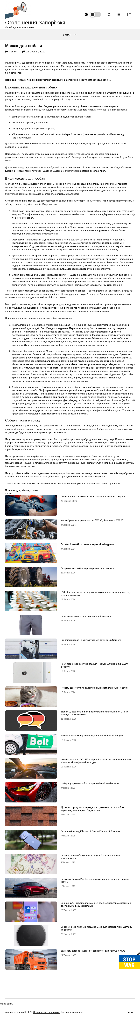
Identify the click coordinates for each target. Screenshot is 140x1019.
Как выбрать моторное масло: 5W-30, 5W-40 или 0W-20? (93, 520)
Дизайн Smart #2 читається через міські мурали (87, 544)
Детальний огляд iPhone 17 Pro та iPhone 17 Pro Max (90, 831)
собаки (34, 490)
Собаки (13, 51)
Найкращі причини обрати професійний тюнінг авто (90, 783)
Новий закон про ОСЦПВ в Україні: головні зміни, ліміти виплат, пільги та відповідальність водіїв (96, 761)
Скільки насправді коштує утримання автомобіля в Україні (93, 496)
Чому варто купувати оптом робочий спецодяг (86, 616)
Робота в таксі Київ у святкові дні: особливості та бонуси (92, 735)
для (18, 490)
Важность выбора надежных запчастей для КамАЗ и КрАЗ (93, 950)
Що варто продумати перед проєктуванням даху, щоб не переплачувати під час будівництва (92, 809)
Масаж (25, 490)
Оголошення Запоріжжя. (46, 1012)
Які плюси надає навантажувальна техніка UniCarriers (91, 640)
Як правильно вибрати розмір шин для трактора (87, 568)
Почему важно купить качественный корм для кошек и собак (94, 687)
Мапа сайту (6, 1003)
